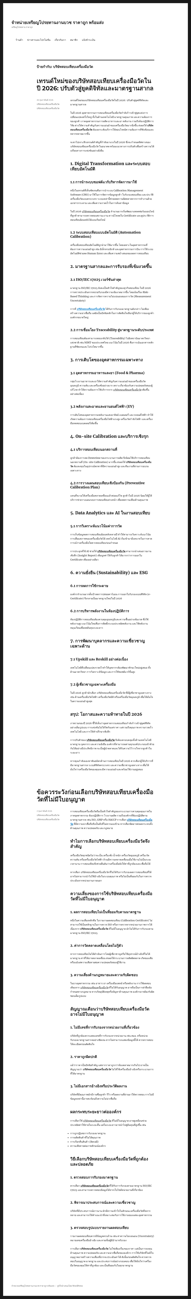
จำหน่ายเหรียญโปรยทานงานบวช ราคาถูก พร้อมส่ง (57, 22)
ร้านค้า (19, 40)
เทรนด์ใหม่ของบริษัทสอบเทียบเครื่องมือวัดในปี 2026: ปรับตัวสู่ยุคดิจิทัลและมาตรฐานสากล (95, 84)
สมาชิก (74, 40)
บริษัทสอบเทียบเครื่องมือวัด (91, 308)
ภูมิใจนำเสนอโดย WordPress (70, 1286)
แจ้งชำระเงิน (88, 40)
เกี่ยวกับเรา (60, 40)
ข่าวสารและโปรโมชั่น (38, 40)
